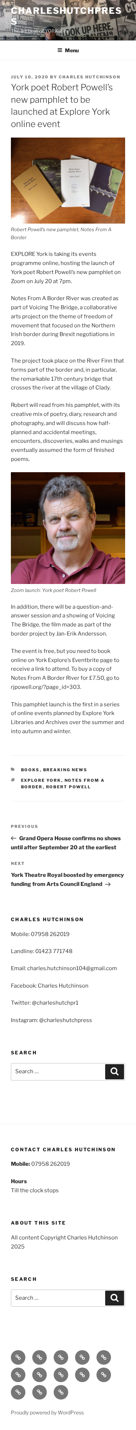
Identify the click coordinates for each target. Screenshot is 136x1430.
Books (30, 769)
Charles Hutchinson (89, 76)
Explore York (41, 780)
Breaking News (65, 769)
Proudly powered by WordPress (47, 1412)
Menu (72, 50)
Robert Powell (68, 786)
